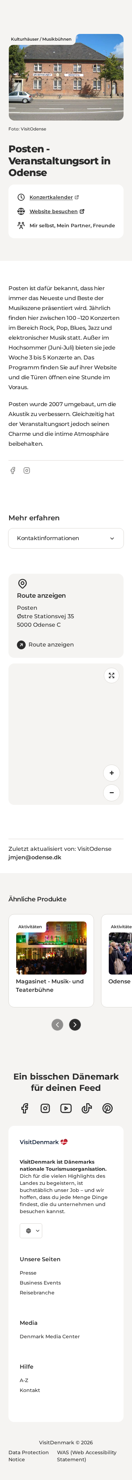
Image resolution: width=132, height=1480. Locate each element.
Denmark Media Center (50, 1336)
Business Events (40, 1283)
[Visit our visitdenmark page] (66, 1108)
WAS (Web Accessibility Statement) (87, 1456)
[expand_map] (111, 675)
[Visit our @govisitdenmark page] (87, 1108)
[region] (66, 734)
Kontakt (30, 1390)
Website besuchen (54, 211)
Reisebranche (37, 1292)
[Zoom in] (111, 773)
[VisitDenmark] (44, 1142)
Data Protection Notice (28, 1456)
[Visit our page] (45, 1108)
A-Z (24, 1380)
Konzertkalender (51, 197)
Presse (28, 1273)
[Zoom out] (111, 792)
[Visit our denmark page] (24, 1108)
